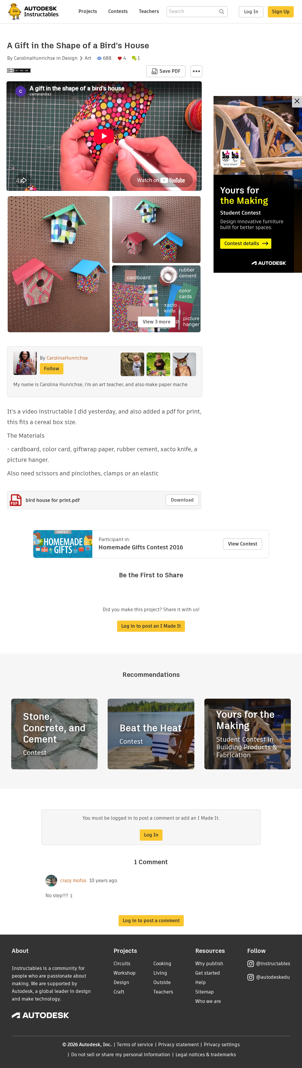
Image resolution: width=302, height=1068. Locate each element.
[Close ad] (297, 102)
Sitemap (204, 991)
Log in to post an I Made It (151, 626)
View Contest (242, 543)
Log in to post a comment (151, 920)
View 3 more (156, 321)
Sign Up (281, 11)
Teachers (149, 11)
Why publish (209, 963)
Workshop (125, 973)
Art (88, 58)
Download (182, 500)
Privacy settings (222, 1044)
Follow (51, 368)
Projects (87, 11)
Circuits (122, 963)
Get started (207, 973)
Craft (119, 991)
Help (200, 982)
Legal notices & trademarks (205, 1054)
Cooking (162, 963)
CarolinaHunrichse (34, 58)
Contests (118, 11)
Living (160, 973)
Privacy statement (178, 1044)
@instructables (273, 963)
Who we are (208, 1001)
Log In (251, 11)
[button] (196, 71)
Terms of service (135, 1044)
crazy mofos (73, 881)
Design (70, 58)
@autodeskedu (273, 977)
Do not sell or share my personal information (120, 1054)
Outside (162, 982)
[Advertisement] (258, 184)
